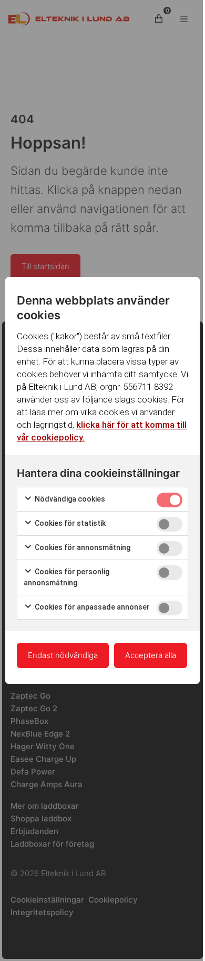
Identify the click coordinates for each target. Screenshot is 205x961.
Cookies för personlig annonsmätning (66, 577)
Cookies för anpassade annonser (91, 607)
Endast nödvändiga (63, 655)
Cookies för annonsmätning (81, 547)
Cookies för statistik (69, 523)
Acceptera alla (150, 655)
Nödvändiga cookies (69, 499)
